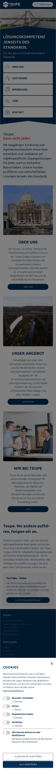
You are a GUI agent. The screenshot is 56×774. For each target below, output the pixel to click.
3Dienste (17, 726)
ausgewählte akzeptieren (28, 756)
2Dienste (17, 701)
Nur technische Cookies (15, 749)
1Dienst (16, 709)
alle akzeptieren (28, 764)
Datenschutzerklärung (13, 690)
